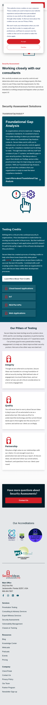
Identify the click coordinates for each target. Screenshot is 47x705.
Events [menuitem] (5, 656)
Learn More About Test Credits (17, 279)
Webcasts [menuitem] (6, 647)
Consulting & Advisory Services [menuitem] (14, 611)
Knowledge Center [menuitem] (9, 643)
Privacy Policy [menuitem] (7, 679)
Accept (23, 41)
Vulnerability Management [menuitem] (12, 624)
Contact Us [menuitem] (6, 675)
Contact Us (23, 500)
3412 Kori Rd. (7, 586)
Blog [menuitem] (4, 639)
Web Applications (17, 313)
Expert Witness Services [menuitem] (11, 616)
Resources (6, 635)
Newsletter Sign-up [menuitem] (9, 692)
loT (10, 297)
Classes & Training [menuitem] (9, 628)
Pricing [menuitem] (5, 660)
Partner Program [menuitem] (8, 688)
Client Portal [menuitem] (7, 671)
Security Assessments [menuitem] (10, 620)
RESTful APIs (15, 305)
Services (5, 603)
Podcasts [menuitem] (5, 652)
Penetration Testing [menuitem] (9, 607)
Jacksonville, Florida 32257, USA (15, 588)
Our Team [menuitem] (6, 683)
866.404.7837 (7, 591)
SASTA (8, 260)
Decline (23, 47)
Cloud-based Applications (21, 288)
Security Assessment (10, 64)
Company (6, 667)
